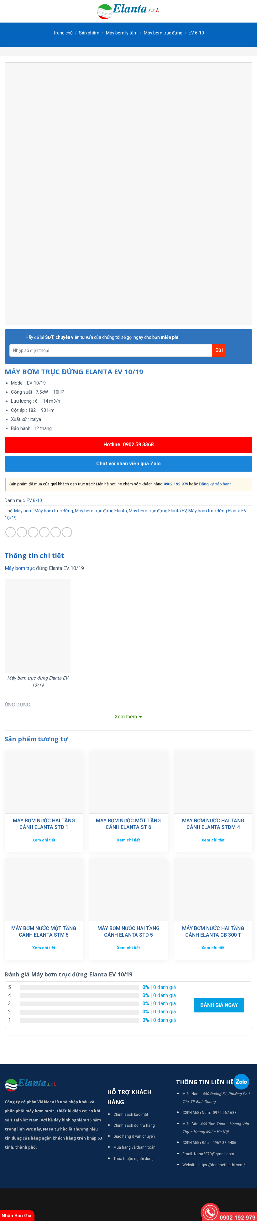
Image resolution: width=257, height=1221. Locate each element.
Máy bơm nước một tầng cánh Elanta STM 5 (43, 931)
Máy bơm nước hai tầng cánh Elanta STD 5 (128, 931)
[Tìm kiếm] (250, 11)
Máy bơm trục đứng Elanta (101, 510)
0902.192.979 (176, 484)
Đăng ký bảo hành (215, 484)
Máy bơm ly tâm (122, 32)
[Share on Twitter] (33, 532)
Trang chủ (63, 32)
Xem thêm (126, 717)
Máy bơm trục (20, 568)
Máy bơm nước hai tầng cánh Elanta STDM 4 (213, 824)
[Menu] (8, 11)
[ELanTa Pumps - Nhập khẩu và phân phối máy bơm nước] (128, 11)
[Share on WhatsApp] (10, 532)
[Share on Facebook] (22, 532)
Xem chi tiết (43, 840)
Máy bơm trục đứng (163, 32)
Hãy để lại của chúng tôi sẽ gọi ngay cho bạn (103, 337)
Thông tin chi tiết (34, 555)
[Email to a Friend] (44, 532)
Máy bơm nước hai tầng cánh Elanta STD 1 (44, 824)
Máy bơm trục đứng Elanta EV (157, 510)
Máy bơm (23, 510)
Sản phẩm (89, 32)
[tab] (34, 555)
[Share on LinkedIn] (67, 532)
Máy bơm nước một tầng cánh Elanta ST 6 (128, 824)
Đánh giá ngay (219, 1005)
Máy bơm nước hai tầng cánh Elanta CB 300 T (213, 931)
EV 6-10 (196, 32)
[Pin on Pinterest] (55, 532)
